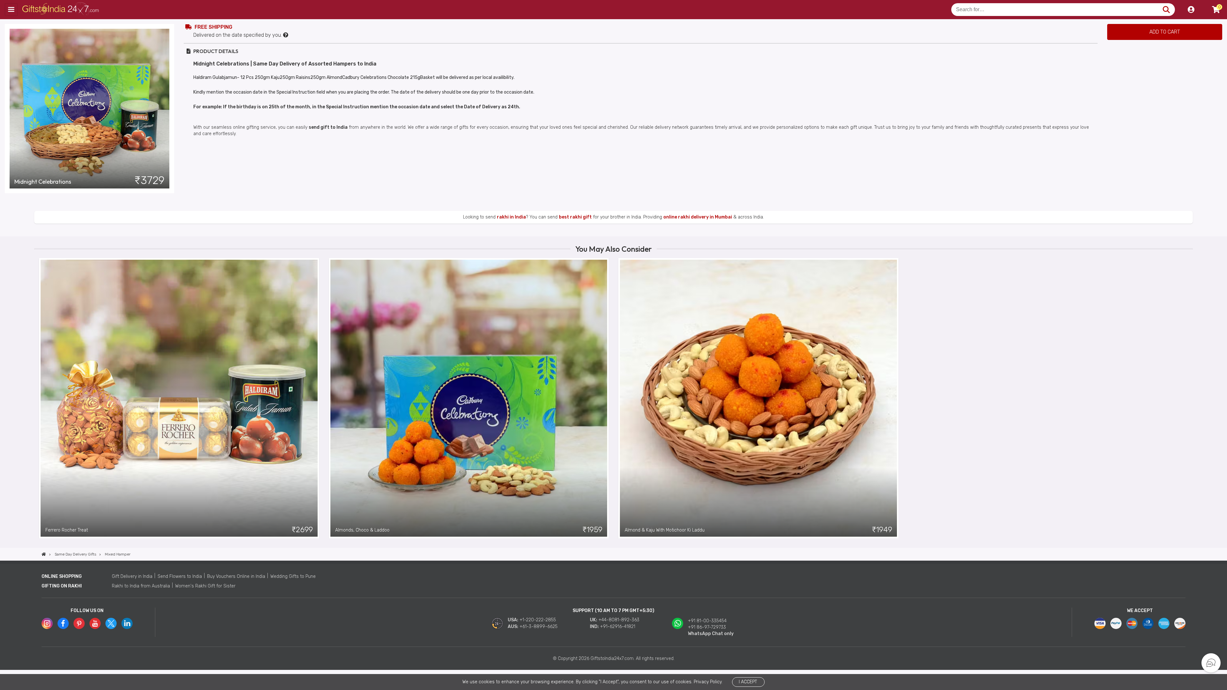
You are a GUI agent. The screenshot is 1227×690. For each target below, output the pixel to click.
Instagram (47, 623)
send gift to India (328, 127)
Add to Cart (1164, 32)
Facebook (63, 623)
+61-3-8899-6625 (539, 626)
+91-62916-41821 (617, 626)
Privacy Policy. (708, 682)
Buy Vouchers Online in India (236, 576)
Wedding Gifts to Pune (293, 576)
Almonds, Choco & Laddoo (362, 530)
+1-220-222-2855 (538, 620)
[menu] (11, 10)
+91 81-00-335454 (707, 621)
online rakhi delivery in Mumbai (697, 217)
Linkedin (127, 623)
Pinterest (79, 623)
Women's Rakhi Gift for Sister (205, 586)
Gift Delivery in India (132, 576)
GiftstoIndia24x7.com (61, 9)
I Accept (748, 682)
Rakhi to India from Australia (141, 586)
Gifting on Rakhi (62, 586)
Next (1188, 398)
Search (1166, 9)
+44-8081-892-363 (618, 620)
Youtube (95, 623)
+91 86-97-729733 (707, 627)
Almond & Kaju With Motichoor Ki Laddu (665, 530)
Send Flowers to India (180, 576)
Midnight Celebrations (42, 181)
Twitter (111, 623)
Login (1191, 9)
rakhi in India (511, 217)
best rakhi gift (575, 217)
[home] (44, 554)
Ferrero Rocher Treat (66, 530)
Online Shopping (62, 576)
